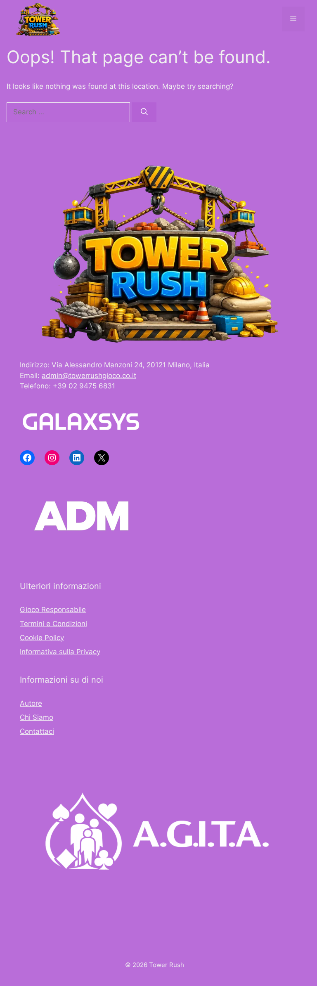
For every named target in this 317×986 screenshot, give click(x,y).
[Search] (144, 112)
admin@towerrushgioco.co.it (89, 375)
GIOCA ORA (112, 942)
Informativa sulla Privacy (60, 652)
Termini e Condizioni (53, 624)
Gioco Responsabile (53, 609)
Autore (31, 703)
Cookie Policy (42, 638)
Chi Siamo (36, 717)
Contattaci (37, 731)
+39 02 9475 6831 (84, 386)
